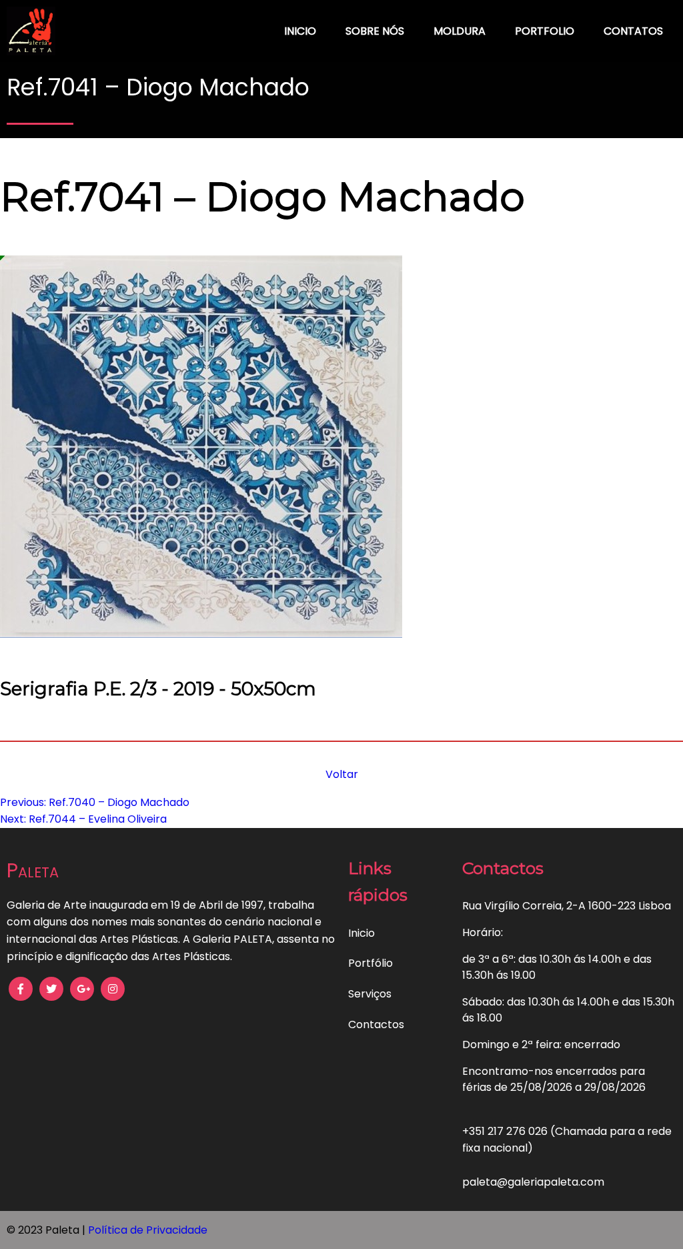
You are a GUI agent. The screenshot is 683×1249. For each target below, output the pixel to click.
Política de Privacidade (147, 1230)
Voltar (341, 774)
